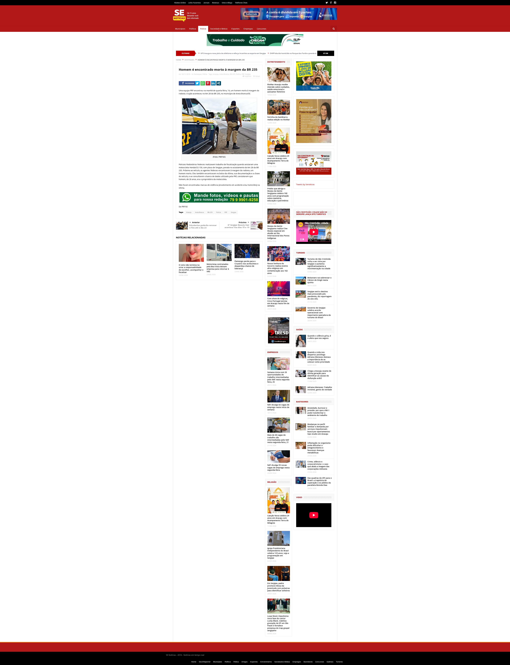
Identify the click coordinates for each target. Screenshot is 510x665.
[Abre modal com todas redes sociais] (218, 83)
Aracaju (216, 74)
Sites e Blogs (227, 3)
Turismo (339, 662)
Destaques (198, 74)
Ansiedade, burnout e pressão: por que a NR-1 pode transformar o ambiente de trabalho (318, 411)
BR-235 (232, 74)
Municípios (180, 29)
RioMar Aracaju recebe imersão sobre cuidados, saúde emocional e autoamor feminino (278, 88)
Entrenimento (266, 662)
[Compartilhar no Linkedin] (213, 83)
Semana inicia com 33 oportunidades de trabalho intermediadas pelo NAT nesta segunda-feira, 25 (278, 377)
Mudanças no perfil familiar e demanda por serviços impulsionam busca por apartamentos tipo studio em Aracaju (318, 429)
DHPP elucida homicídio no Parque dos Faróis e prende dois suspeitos (248, 53)
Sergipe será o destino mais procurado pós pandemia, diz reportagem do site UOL (319, 295)
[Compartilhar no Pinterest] (208, 83)
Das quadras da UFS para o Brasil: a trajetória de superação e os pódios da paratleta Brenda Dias (319, 481)
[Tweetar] (197, 83)
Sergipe (248, 74)
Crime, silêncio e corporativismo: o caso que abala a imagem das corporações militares (318, 465)
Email (258, 76)
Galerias (330, 662)
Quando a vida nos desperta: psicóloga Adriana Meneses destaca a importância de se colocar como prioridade (319, 357)
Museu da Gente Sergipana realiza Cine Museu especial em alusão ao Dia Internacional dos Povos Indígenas (278, 232)
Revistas (215, 3)
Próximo (242, 222)
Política (192, 29)
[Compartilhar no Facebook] (188, 83)
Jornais (206, 3)
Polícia (203, 29)
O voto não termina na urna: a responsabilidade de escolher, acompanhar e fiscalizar (191, 268)
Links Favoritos (194, 3)
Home (193, 662)
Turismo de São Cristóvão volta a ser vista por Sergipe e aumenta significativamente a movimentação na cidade (319, 264)
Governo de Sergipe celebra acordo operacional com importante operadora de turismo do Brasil (319, 313)
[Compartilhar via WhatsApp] (202, 83)
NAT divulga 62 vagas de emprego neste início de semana (278, 407)
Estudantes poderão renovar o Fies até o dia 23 (203, 226)
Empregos (248, 29)
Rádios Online (180, 3)
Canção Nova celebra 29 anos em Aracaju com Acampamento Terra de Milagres (278, 159)
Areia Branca (224, 74)
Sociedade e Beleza (218, 29)
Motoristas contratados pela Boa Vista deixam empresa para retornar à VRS (218, 268)
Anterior (196, 222)
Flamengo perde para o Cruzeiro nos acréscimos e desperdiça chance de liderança (246, 265)
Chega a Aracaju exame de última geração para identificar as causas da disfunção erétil (319, 374)
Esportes (235, 29)
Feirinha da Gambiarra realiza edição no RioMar (278, 118)
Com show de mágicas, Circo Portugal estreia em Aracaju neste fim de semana (278, 302)
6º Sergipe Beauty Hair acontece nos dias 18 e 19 (237, 226)
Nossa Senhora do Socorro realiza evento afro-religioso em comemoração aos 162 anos (277, 268)
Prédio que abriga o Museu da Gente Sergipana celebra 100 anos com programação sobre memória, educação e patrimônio (278, 194)
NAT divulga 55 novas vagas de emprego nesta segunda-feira (278, 467)
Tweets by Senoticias (305, 184)
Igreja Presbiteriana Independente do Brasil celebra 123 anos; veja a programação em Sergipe (278, 553)
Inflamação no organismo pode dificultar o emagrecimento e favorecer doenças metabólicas (319, 448)
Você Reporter (205, 662)
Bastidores (308, 662)
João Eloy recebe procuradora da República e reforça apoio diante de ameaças (313, 53)
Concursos (261, 29)
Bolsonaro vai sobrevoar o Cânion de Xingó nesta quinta (319, 280)
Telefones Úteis (241, 3)
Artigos (244, 662)
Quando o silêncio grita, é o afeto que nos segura (319, 336)
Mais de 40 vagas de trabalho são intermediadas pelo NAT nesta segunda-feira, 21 (278, 439)
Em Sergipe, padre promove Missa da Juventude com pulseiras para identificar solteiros (278, 587)
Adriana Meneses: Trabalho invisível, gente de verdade (319, 388)
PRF (243, 74)
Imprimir (248, 76)
